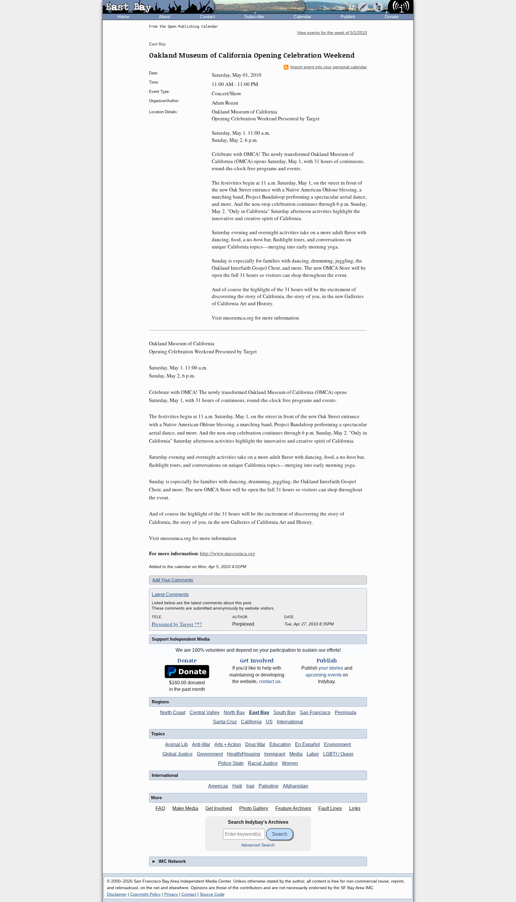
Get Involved (218, 808)
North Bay (234, 712)
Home (123, 16)
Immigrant (274, 754)
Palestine (269, 786)
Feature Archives (293, 808)
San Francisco (315, 712)
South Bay (285, 712)
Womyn (290, 763)
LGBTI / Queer (338, 754)
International (290, 721)
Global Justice (177, 754)
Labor (313, 754)
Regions (160, 701)
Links (354, 808)
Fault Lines (330, 808)
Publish (348, 16)
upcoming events (323, 674)
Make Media (185, 808)
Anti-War (201, 744)
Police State (231, 763)
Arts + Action (227, 744)
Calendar (302, 16)
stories (331, 668)
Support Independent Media (181, 639)
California (251, 721)
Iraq (250, 786)
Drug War (255, 744)
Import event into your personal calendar (328, 67)
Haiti (237, 786)
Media (295, 754)
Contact (207, 16)
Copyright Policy (145, 894)
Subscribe (254, 16)
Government (210, 754)
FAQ (160, 808)
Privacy (171, 894)
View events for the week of (332, 32)
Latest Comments (170, 594)
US (269, 721)
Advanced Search (258, 845)
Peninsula (345, 712)
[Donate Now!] (186, 671)
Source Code (212, 894)
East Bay (157, 44)
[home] (158, 7)
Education (280, 744)
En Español (307, 744)
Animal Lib (176, 744)
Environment (337, 744)
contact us (269, 681)
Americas (218, 786)
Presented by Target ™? (177, 624)
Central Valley (204, 712)
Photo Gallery (253, 808)
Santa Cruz (225, 721)
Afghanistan (295, 786)
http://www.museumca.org (227, 553)
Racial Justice (263, 763)
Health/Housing (243, 754)
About (164, 16)
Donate (392, 16)
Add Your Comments (172, 579)
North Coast (172, 712)
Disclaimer (117, 894)
